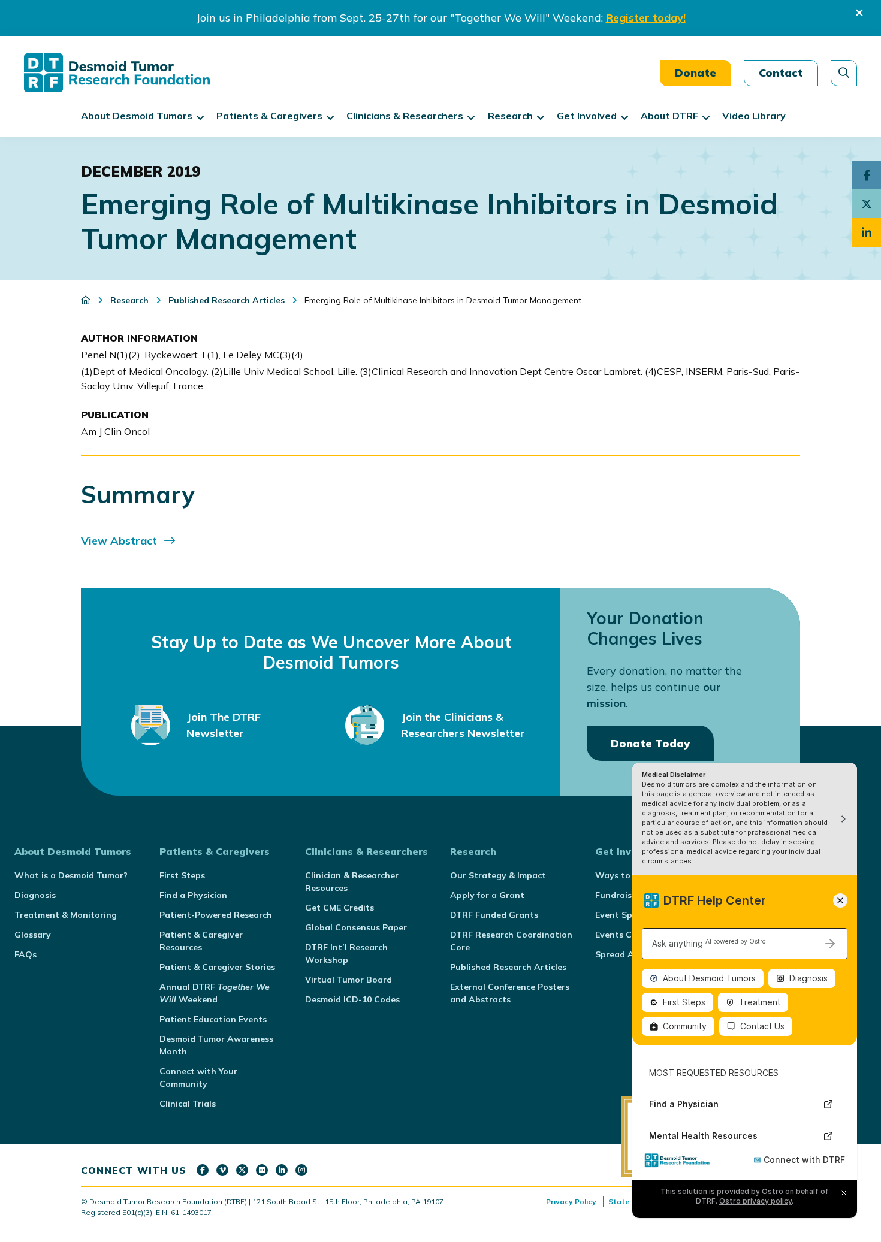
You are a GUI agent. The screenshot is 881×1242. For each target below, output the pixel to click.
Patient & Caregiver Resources (201, 941)
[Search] (844, 73)
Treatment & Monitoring (65, 914)
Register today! (646, 18)
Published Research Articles (508, 967)
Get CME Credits (339, 907)
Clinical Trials (187, 1103)
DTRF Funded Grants (494, 914)
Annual (214, 993)
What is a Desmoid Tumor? (71, 875)
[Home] (87, 300)
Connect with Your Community (198, 1077)
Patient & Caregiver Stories (217, 967)
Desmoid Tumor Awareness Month (216, 1045)
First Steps (182, 875)
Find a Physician (193, 895)
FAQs (25, 954)
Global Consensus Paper (356, 927)
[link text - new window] (203, 1170)
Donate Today (650, 743)
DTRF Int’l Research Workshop (346, 953)
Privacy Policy (571, 1201)
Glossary (32, 934)
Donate (695, 73)
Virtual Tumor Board (348, 979)
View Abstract (119, 541)
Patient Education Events (213, 1019)
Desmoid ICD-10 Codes (352, 999)
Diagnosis (35, 895)
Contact (781, 73)
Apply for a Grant (487, 895)
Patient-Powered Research (215, 914)
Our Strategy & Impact (498, 875)
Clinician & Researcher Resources (352, 881)
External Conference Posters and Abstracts (509, 993)
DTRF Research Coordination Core (511, 941)
